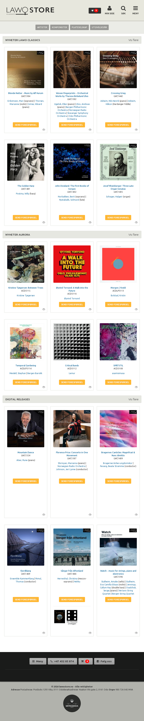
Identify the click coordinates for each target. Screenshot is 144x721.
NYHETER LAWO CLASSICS (22, 40)
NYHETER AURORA (17, 234)
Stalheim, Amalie (109, 581)
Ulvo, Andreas (83, 104)
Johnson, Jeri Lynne (66, 469)
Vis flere (134, 40)
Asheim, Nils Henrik (109, 101)
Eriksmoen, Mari (16, 101)
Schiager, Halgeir (114, 196)
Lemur (72, 373)
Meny (39, 661)
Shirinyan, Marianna (67, 463)
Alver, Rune (22, 460)
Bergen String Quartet (123, 594)
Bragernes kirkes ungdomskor (117, 463)
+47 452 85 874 (64, 661)
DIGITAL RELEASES (17, 399)
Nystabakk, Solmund (69, 200)
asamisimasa (118, 373)
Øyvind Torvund (72, 298)
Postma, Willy (22, 193)
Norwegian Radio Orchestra (71, 466)
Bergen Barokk (34, 373)
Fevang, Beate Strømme (112, 466)
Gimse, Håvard (35, 104)
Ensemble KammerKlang (22, 578)
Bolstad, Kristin (118, 295)
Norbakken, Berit (66, 196)
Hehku (77, 581)
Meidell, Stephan (17, 373)
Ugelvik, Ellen (60, 104)
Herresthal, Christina (67, 578)
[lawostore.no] (30, 11)
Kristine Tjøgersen (26, 295)
